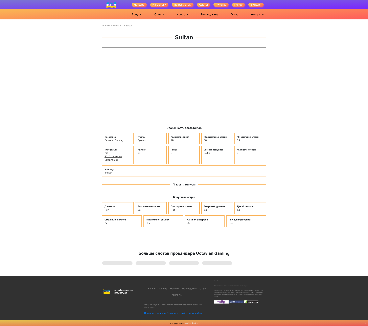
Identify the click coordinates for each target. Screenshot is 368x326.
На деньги (159, 4)
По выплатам (182, 4)
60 (205, 140)
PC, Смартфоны (113, 156)
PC (106, 152)
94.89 (207, 152)
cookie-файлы (191, 323)
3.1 (139, 152)
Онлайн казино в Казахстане (123, 291)
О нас (234, 14)
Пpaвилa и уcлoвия (155, 313)
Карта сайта (195, 313)
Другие (142, 140)
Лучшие (139, 4)
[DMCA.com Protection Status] (251, 302)
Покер (238, 4)
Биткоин (256, 4)
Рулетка (221, 4)
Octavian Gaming (114, 140)
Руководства (209, 14)
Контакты (257, 14)
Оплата (159, 14)
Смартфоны (111, 159)
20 (172, 140)
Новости (182, 14)
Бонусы (137, 14)
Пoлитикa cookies (177, 313)
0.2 (238, 140)
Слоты (203, 4)
